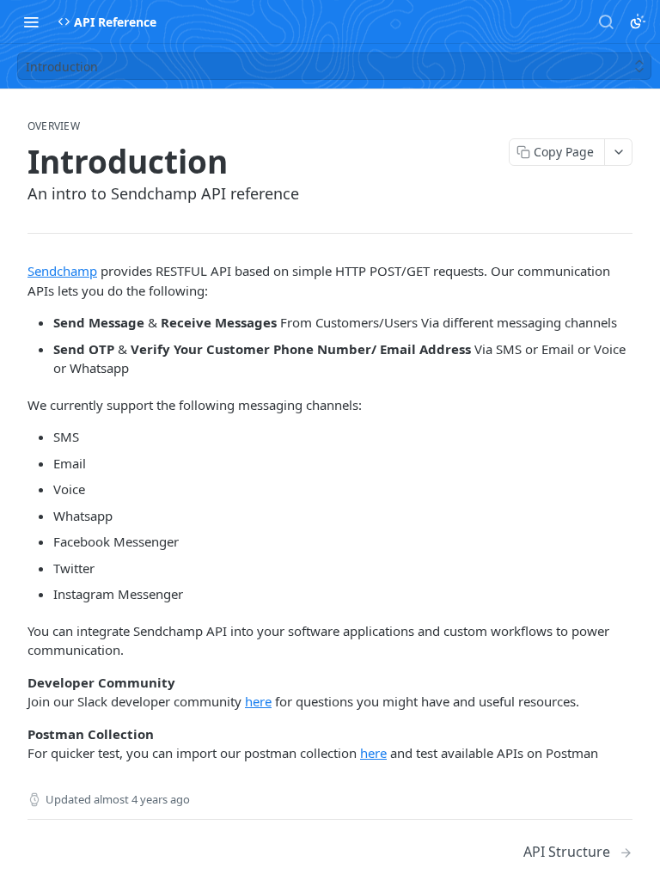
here (258, 701)
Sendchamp (62, 270)
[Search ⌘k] (606, 21)
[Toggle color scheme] (637, 21)
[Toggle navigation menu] (31, 21)
